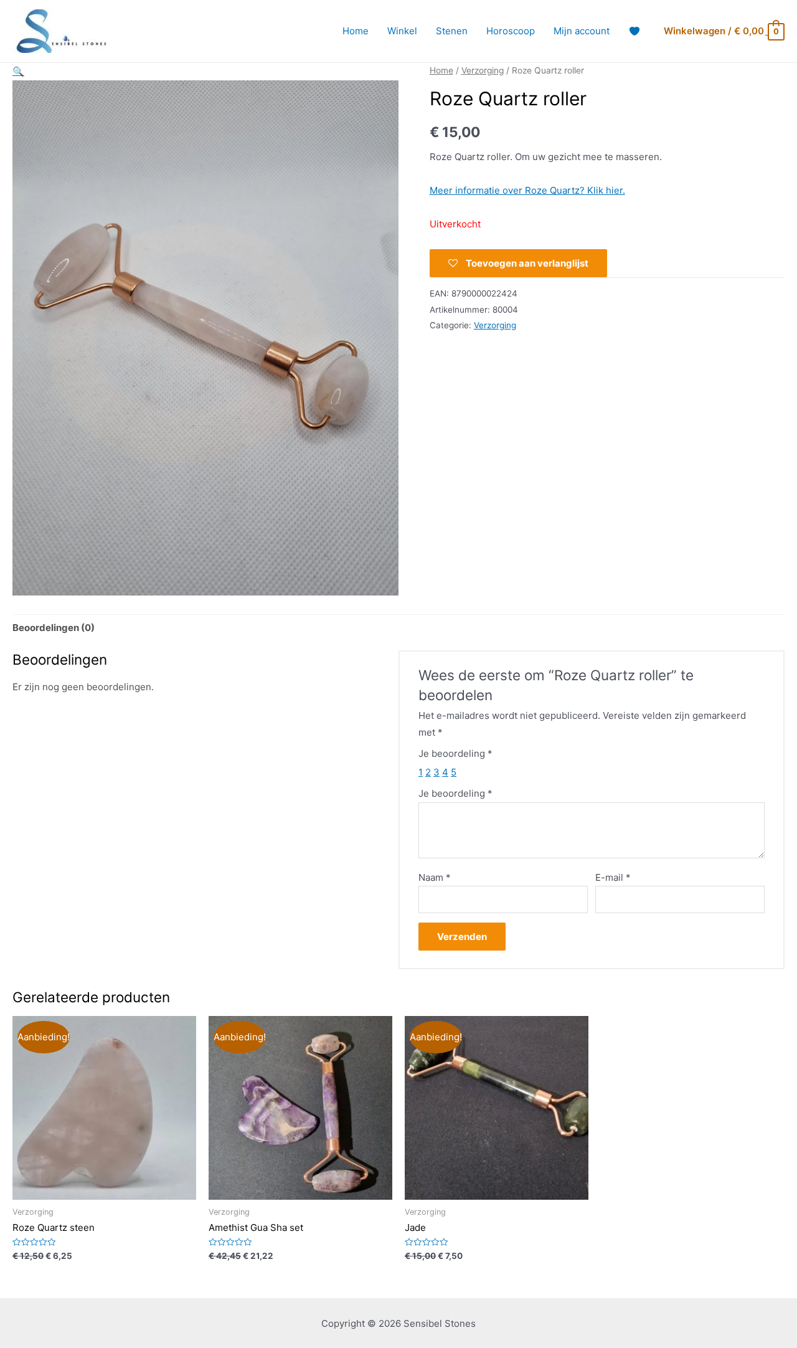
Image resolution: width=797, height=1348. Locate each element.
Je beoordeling (455, 753)
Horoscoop (510, 31)
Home (355, 31)
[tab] (53, 628)
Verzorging (482, 70)
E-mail (613, 877)
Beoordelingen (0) (53, 628)
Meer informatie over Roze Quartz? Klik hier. (527, 190)
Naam (434, 877)
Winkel (402, 31)
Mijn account (582, 31)
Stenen (452, 31)
